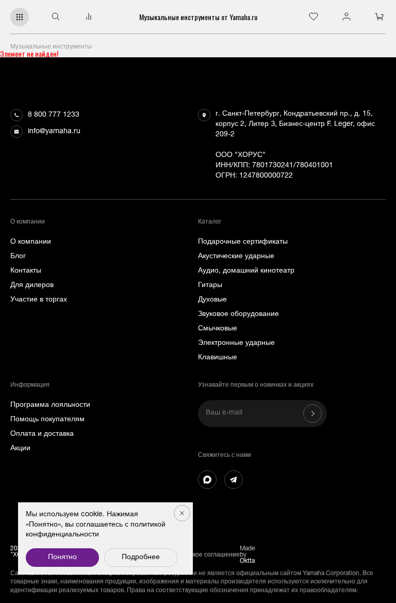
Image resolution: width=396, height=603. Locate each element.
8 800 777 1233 (53, 115)
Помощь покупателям (47, 419)
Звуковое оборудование (238, 314)
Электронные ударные (236, 343)
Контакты (25, 271)
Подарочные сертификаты (243, 242)
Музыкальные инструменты (51, 47)
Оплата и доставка (42, 434)
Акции (20, 448)
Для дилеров (32, 285)
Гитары (210, 285)
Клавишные (217, 357)
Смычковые (217, 328)
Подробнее (141, 557)
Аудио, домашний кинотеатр (246, 271)
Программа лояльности (50, 405)
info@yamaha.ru (54, 131)
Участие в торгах (38, 300)
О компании (30, 242)
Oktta (247, 561)
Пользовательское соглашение (194, 555)
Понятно (62, 557)
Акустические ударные (236, 256)
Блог (18, 256)
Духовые (212, 300)
